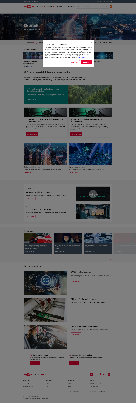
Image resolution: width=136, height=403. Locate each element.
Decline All (74, 62)
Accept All (86, 62)
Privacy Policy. (82, 57)
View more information (50, 61)
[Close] (92, 42)
